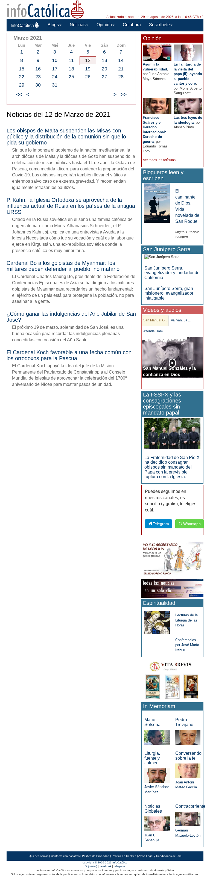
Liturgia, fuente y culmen (152, 758)
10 (54, 60)
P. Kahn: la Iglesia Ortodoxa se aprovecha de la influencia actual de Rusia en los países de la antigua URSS (71, 206)
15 (21, 69)
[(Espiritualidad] (157, 621)
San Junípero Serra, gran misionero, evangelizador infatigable (168, 293)
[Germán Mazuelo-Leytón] (187, 819)
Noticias (78, 24)
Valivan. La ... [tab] (181, 320)
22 (21, 76)
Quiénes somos (38, 855)
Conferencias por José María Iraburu (187, 645)
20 (104, 69)
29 (21, 85)
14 (121, 60)
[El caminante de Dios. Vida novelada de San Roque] (157, 203)
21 (121, 69)
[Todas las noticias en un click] (172, 588)
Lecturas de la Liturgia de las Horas (186, 620)
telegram (119, 866)
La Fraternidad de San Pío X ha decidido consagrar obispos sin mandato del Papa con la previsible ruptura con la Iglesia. (172, 467)
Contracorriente (190, 806)
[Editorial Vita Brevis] (172, 679)
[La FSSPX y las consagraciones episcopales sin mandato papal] (172, 433)
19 (88, 69)
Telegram (160, 524)
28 (121, 76)
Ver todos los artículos (159, 160)
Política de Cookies (124, 855)
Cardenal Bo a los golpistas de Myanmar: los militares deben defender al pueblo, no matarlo (63, 266)
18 (71, 69)
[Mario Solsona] (157, 737)
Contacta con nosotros (65, 855)
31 (54, 85)
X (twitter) (91, 866)
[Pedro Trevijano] (187, 737)
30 (38, 85)
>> (124, 94)
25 (71, 76)
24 (54, 76)
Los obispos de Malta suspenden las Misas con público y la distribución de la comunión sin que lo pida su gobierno (66, 137)
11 (71, 60)
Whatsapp (191, 524)
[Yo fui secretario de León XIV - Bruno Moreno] (172, 559)
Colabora (132, 24)
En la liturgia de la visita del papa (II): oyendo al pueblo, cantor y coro (188, 73)
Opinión (104, 24)
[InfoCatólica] (45, 9)
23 (38, 76)
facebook (105, 866)
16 (38, 69)
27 (104, 76)
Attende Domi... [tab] (154, 331)
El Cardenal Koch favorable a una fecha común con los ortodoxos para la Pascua (69, 355)
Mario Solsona (152, 722)
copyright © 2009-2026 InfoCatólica (105, 862)
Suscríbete (159, 24)
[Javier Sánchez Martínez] (157, 775)
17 (54, 69)
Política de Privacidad (95, 855)
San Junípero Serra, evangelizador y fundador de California (172, 273)
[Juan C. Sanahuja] (157, 823)
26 (88, 76)
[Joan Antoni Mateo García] (187, 770)
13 (104, 60)
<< (19, 94)
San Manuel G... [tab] (155, 320)
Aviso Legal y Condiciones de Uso (160, 855)
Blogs (53, 24)
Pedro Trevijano (184, 722)
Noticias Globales (153, 808)
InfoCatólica (22, 25)
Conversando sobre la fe (188, 755)
